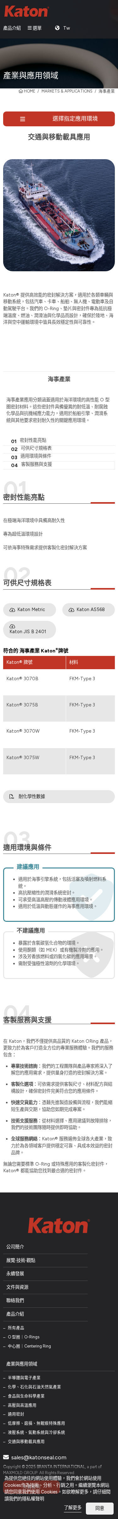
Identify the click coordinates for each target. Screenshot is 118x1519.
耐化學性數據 (32, 796)
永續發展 (15, 1273)
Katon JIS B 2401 (27, 631)
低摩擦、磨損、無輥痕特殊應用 (36, 1423)
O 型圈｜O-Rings (23, 1337)
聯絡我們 (15, 1300)
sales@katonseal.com (38, 1457)
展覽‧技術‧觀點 (20, 1260)
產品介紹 (12, 28)
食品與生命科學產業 (26, 1396)
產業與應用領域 (21, 1364)
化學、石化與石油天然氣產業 (34, 1386)
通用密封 (16, 1414)
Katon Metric (31, 609)
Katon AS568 (90, 609)
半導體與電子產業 (24, 1377)
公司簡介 (15, 1247)
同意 (99, 1508)
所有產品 (16, 1327)
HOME (29, 91)
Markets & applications (67, 91)
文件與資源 (17, 1287)
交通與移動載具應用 (26, 1441)
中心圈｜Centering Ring (29, 1346)
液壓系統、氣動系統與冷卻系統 (36, 1432)
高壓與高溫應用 (22, 1405)
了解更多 (72, 1507)
